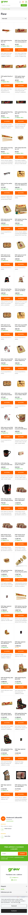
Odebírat (22, 853)
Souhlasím (14, 911)
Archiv (2, 889)
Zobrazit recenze (9, 821)
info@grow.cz (15, 877)
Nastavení (14, 906)
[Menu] (26, 2)
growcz (15, 880)
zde (19, 902)
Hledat (24, 5)
